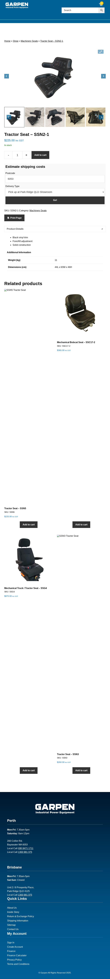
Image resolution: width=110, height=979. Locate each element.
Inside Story (13, 912)
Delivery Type (12, 186)
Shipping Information (17, 920)
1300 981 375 (25, 852)
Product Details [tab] (15, 229)
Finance (11, 951)
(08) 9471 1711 (25, 848)
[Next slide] (103, 76)
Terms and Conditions (18, 964)
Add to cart (40, 155)
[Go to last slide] (6, 76)
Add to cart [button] (29, 524)
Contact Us (12, 929)
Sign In (10, 942)
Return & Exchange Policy (20, 916)
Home (7, 41)
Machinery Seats (29, 41)
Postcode (10, 173)
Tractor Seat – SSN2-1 (51, 41)
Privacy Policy (14, 960)
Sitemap (11, 925)
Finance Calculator (16, 955)
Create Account (15, 947)
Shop (15, 41)
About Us (12, 908)
